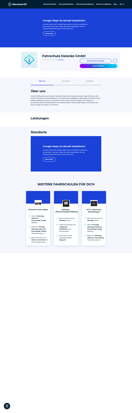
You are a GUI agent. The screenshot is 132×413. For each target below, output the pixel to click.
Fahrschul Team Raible (38, 210)
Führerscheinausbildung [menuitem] (85, 4)
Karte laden (49, 33)
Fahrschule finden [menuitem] (49, 4)
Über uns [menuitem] (42, 81)
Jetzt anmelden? (99, 66)
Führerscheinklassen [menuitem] (66, 4)
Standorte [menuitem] (89, 81)
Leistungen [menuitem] (66, 81)
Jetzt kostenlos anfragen (95, 61)
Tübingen (60, 60)
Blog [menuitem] (115, 4)
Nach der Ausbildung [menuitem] (103, 4)
